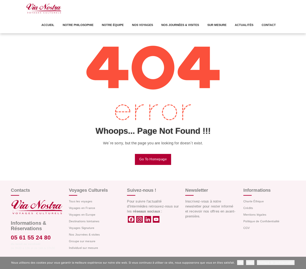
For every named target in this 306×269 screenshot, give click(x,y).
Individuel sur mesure (83, 247)
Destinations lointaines (84, 221)
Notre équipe (113, 25)
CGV (246, 228)
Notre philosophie (78, 25)
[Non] (301, 263)
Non (250, 262)
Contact (269, 25)
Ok (240, 262)
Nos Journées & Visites (180, 25)
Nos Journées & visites (84, 234)
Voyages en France (82, 208)
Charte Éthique (253, 201)
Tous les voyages (80, 201)
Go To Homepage (153, 159)
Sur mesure (216, 25)
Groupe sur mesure (82, 241)
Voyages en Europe (82, 214)
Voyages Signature (81, 228)
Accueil (47, 25)
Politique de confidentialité (275, 262)
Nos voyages (142, 25)
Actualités (244, 25)
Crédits (248, 208)
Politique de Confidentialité (261, 221)
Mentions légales (254, 214)
